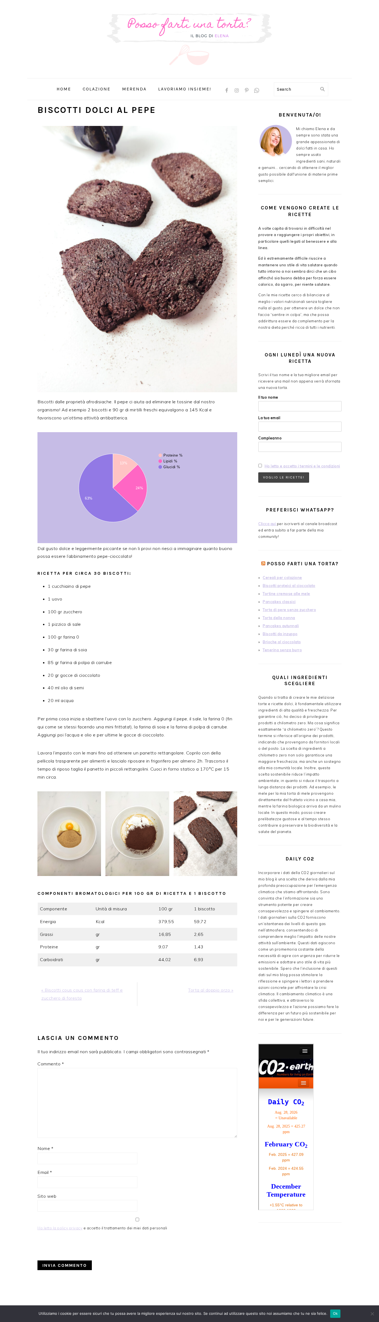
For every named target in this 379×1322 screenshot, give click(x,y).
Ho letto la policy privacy (59, 1228)
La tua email (269, 418)
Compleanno (270, 438)
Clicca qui (267, 523)
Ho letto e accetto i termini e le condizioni (302, 466)
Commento (50, 1064)
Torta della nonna (279, 618)
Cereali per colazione (282, 577)
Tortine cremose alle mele (286, 593)
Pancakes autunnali (281, 626)
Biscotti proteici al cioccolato (289, 585)
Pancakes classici (279, 601)
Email (44, 1172)
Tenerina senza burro (282, 650)
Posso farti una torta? (303, 563)
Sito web (46, 1196)
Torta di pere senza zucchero (289, 609)
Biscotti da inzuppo (280, 634)
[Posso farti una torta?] (189, 74)
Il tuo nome (268, 397)
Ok (335, 1313)
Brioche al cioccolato (282, 642)
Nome (45, 1148)
